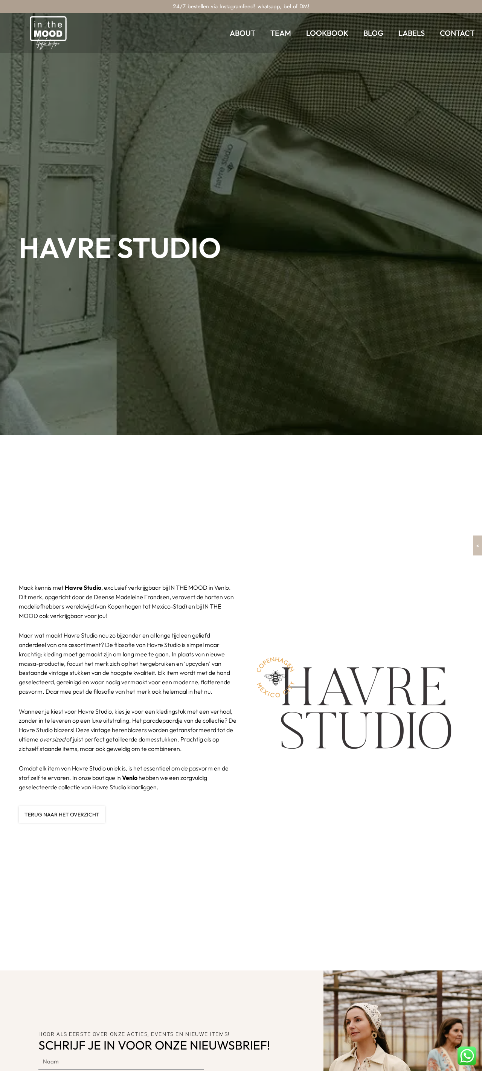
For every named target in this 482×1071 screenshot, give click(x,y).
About (242, 33)
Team (280, 33)
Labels (411, 33)
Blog (373, 33)
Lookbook (327, 33)
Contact (457, 33)
